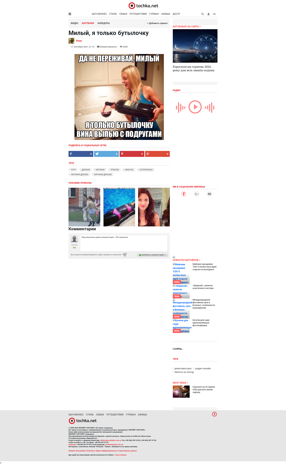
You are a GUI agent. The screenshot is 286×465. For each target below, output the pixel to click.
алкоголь (129, 169)
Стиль (113, 14)
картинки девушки (103, 174)
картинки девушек (79, 174)
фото (73, 169)
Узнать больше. (121, 455)
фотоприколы (146, 169)
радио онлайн (203, 368)
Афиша (165, 14)
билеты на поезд (184, 372)
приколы (115, 169)
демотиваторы (183, 368)
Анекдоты (104, 23)
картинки (100, 169)
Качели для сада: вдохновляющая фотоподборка (201, 323)
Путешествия (138, 14)
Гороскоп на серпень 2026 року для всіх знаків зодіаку (194, 68)
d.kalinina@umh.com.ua (114, 445)
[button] (209, 14)
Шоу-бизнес (99, 14)
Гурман (154, 14)
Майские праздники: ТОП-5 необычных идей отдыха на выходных (204, 267)
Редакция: (73, 445)
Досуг (176, 14)
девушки (86, 169)
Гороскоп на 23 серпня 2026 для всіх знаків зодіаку (204, 389)
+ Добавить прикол (157, 23)
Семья (123, 14)
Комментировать (108, 47)
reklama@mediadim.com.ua (110, 440)
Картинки (88, 23)
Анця (79, 40)
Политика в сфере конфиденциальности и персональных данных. (111, 451)
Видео (74, 23)
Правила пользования (77, 451)
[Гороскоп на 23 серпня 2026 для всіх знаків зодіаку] (181, 392)
